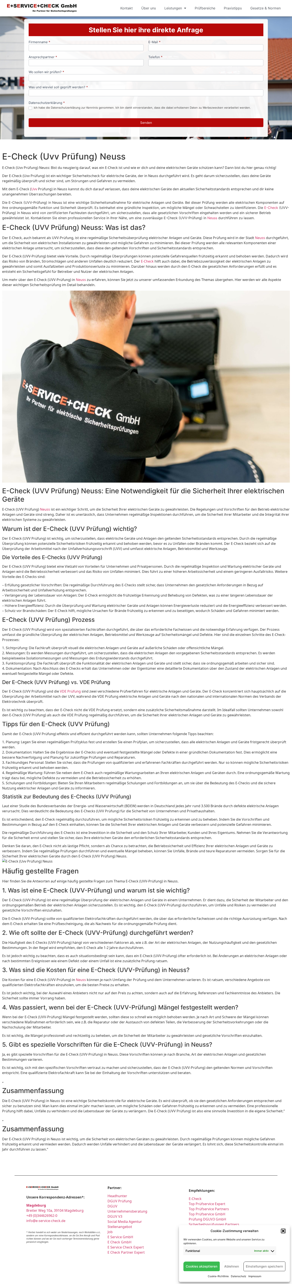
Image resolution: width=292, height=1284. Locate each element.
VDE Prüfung (70, 691)
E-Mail (154, 42)
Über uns (148, 8)
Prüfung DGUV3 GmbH (207, 1219)
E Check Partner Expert (126, 1252)
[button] (283, 1231)
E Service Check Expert (127, 1247)
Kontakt (126, 8)
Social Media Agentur (125, 1221)
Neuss (212, 218)
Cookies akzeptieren (201, 1266)
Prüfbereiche (205, 8)
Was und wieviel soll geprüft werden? (58, 87)
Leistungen (173, 8)
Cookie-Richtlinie (218, 1276)
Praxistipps (233, 8)
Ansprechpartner (43, 57)
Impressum (254, 1276)
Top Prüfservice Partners (209, 1209)
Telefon (155, 57)
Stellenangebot (120, 1226)
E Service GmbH (120, 1237)
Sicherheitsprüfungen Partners (214, 1224)
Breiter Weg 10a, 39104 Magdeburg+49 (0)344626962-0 (55, 1210)
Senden (146, 123)
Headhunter (117, 1196)
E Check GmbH (119, 1242)
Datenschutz (238, 1276)
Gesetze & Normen (265, 8)
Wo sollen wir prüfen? (46, 72)
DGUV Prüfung (120, 1201)
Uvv (34, 189)
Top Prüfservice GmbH (207, 1214)
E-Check (271, 207)
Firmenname (39, 42)
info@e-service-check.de (45, 1220)
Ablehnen (231, 1266)
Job (110, 1231)
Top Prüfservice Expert (207, 1203)
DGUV (112, 1206)
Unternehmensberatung (127, 1211)
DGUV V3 (115, 1216)
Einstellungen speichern (264, 1266)
